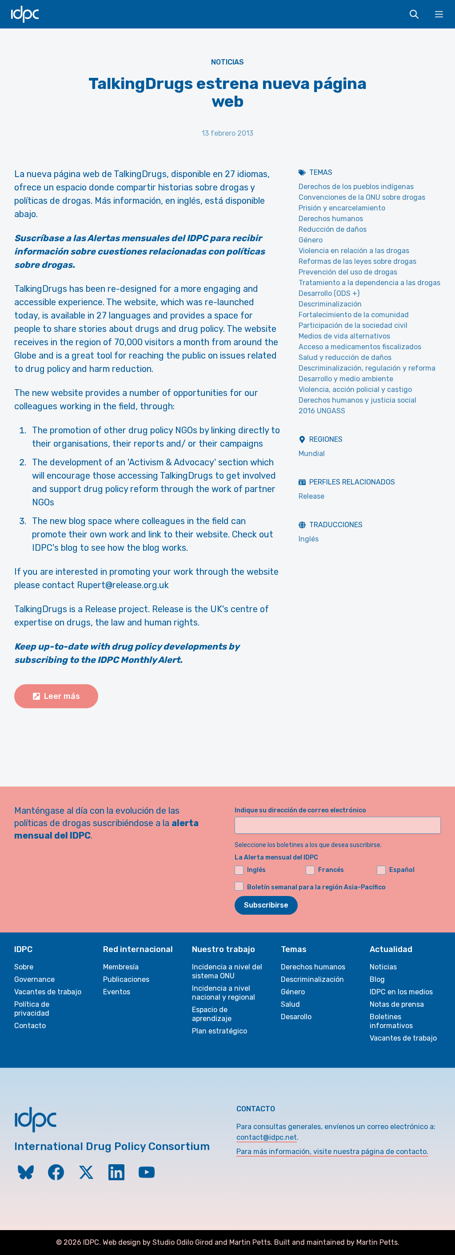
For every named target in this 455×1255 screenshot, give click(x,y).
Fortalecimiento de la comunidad (354, 315)
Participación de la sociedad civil (353, 325)
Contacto (30, 1025)
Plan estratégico (219, 1031)
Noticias (227, 62)
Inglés (309, 539)
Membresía (121, 967)
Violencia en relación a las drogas (354, 250)
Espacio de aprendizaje (211, 1014)
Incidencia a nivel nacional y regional (223, 992)
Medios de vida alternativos (344, 336)
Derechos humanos (331, 218)
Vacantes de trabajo (47, 992)
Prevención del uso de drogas (348, 272)
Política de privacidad (31, 1008)
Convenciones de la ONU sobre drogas (362, 197)
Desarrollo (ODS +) (329, 293)
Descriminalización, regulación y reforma (367, 368)
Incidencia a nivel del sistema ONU (227, 971)
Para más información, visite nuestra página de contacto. (332, 1151)
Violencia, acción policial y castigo (355, 389)
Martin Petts (250, 1242)
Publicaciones (126, 979)
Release (311, 496)
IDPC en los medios (401, 992)
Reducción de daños (333, 229)
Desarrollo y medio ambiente (346, 379)
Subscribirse (266, 905)
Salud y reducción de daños (345, 357)
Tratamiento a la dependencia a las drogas (369, 282)
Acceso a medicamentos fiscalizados (360, 347)
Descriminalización (330, 304)
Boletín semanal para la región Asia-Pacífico (316, 887)
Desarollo (296, 1017)
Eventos (116, 992)
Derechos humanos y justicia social (357, 400)
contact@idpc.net (266, 1137)
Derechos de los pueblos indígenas (356, 186)
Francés (331, 870)
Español (402, 870)
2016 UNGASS (322, 411)
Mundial (312, 453)
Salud (290, 1004)
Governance (34, 979)
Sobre (23, 967)
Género (311, 240)
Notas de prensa (397, 1004)
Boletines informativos (391, 1021)
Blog (377, 979)
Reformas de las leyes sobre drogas (357, 261)
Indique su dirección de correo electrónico (300, 810)
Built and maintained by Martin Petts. (336, 1242)
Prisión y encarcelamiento (342, 208)
